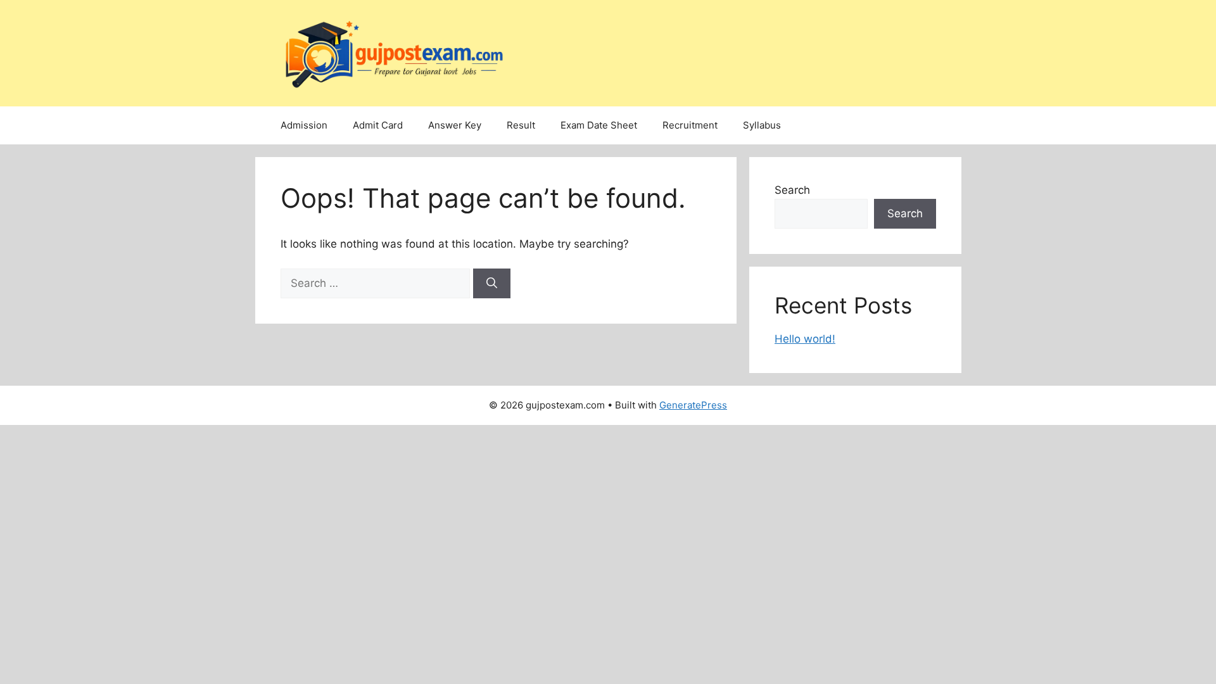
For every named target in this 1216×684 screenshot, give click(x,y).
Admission (304, 125)
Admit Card (378, 125)
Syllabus (762, 125)
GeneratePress (693, 405)
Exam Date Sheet (598, 125)
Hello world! (805, 338)
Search (792, 190)
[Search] (491, 284)
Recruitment (690, 125)
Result (521, 125)
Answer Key (454, 125)
